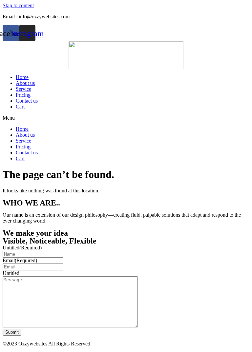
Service (23, 89)
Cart (20, 106)
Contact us (27, 101)
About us (25, 83)
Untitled (22, 247)
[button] (126, 118)
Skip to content (18, 5)
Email (20, 260)
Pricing (23, 95)
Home (22, 77)
